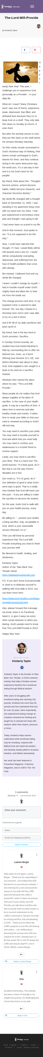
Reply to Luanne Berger (22, 961)
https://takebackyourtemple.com (18, 575)
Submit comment (21, 845)
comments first (28, 795)
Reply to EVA (22, 1016)
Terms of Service (34, 1052)
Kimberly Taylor (11, 30)
